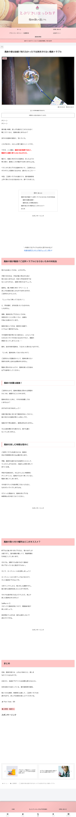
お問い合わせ (63, 809)
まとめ (23, 208)
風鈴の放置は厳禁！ (28, 200)
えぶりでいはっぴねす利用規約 (38, 809)
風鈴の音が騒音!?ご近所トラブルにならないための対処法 (38, 197)
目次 (35, 193)
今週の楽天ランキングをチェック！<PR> (37, 250)
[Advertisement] (38, 230)
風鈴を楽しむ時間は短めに (30, 202)
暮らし (12, 709)
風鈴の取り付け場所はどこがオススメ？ (32, 205)
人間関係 (6, 709)
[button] (70, 452)
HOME (13, 809)
